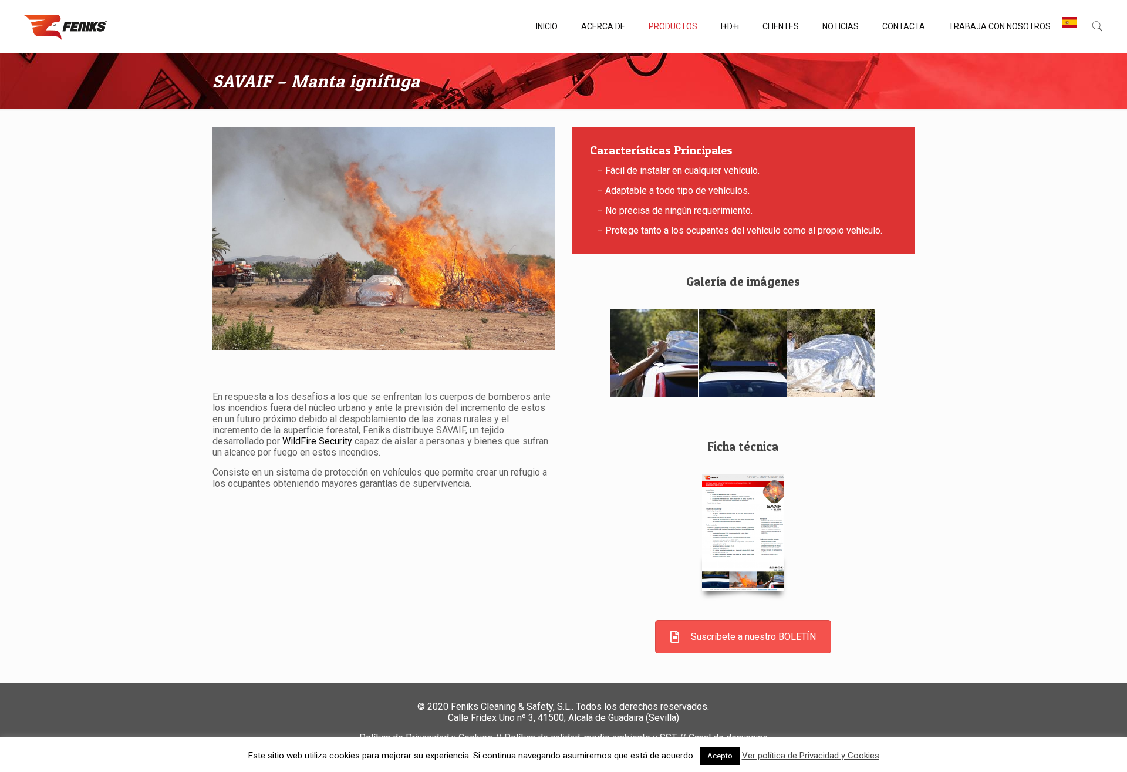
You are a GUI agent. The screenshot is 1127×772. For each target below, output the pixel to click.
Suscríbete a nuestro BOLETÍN (753, 636)
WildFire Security (317, 441)
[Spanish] (1069, 26)
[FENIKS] (65, 26)
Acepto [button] (720, 755)
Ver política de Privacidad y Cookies (810, 755)
